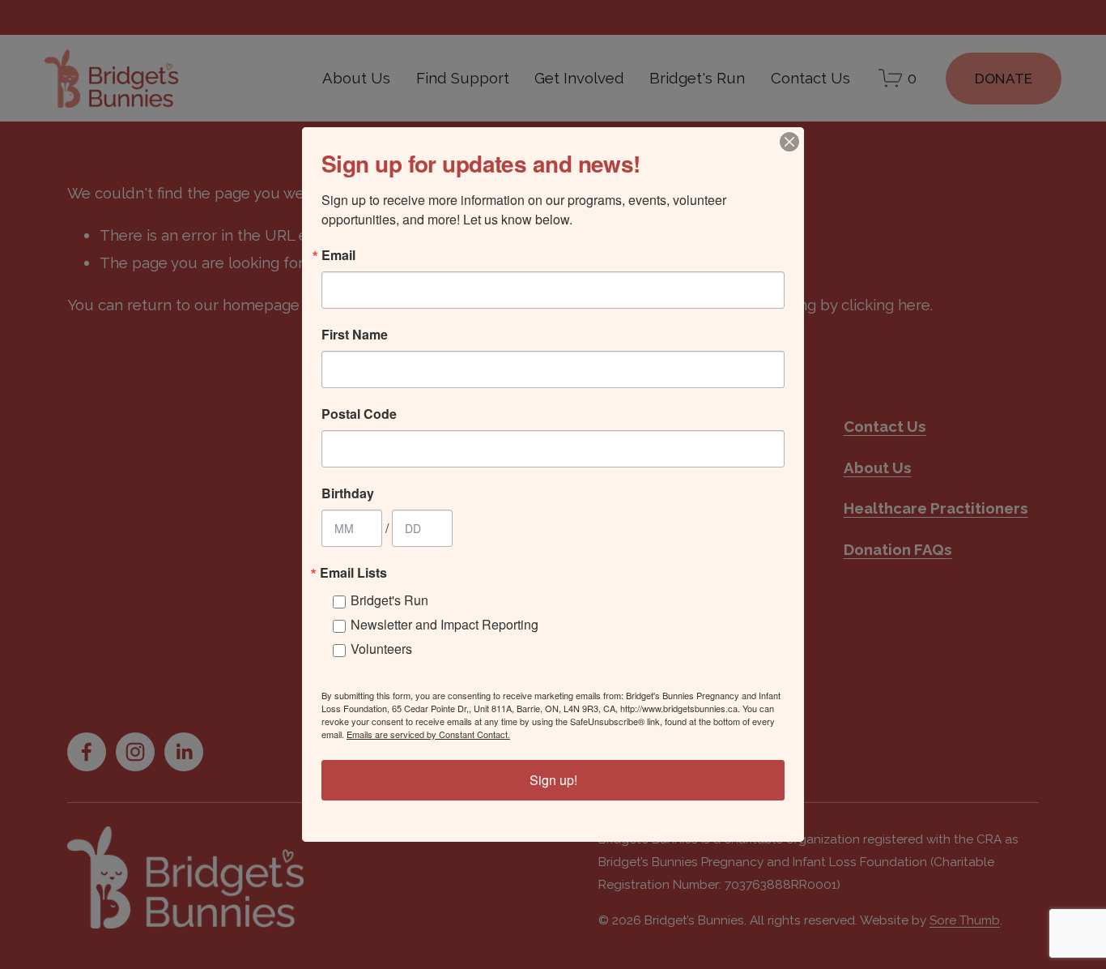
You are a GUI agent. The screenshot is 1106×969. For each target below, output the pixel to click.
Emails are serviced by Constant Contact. (428, 734)
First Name (354, 334)
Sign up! (553, 780)
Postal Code (359, 414)
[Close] (789, 142)
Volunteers (381, 648)
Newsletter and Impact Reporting (444, 624)
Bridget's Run (389, 600)
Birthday (347, 493)
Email (338, 255)
